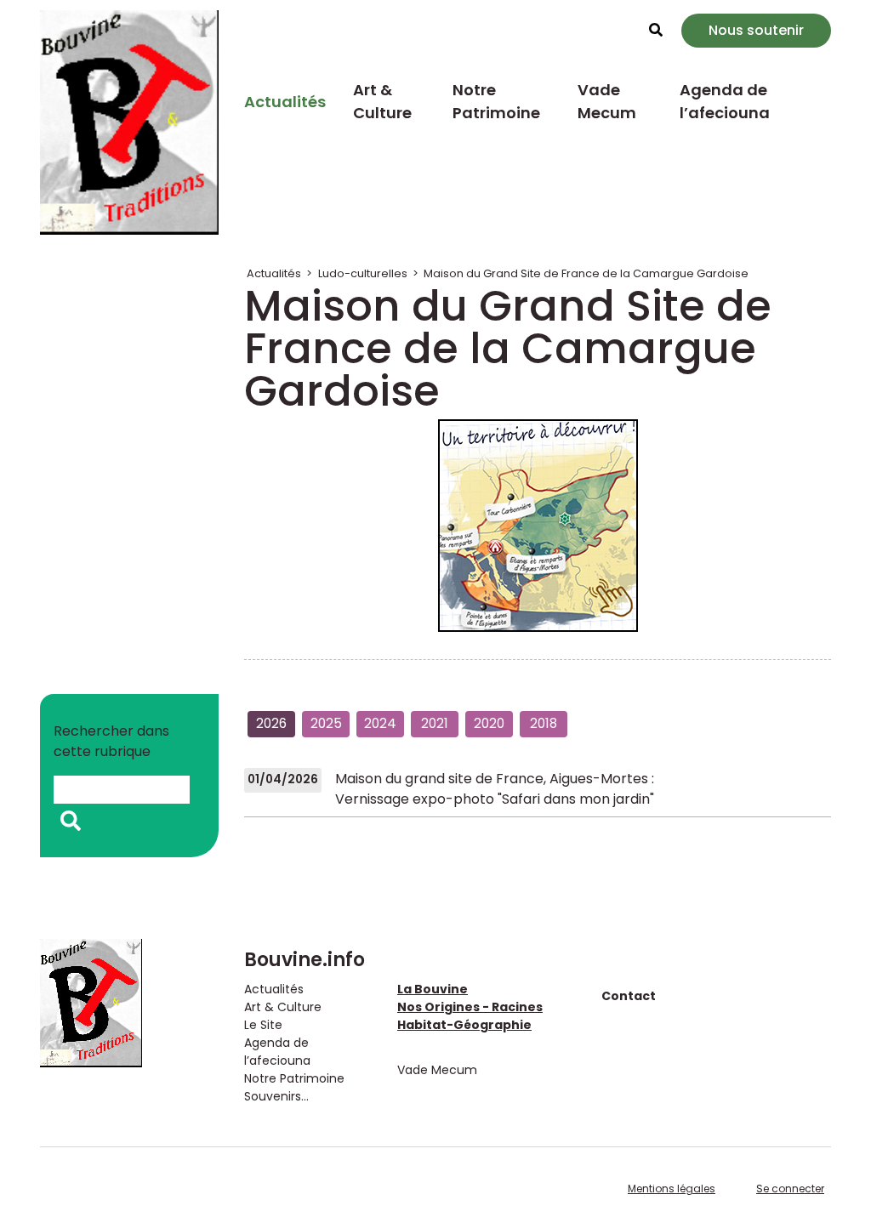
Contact (628, 995)
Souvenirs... (276, 1096)
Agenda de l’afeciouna (725, 101)
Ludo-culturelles (362, 273)
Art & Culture (382, 101)
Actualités (285, 101)
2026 (271, 723)
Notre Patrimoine (496, 101)
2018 (543, 723)
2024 (380, 723)
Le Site (263, 1024)
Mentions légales (671, 1188)
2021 (434, 723)
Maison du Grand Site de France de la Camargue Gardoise (586, 273)
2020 (489, 723)
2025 (326, 723)
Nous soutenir (756, 30)
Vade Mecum (607, 101)
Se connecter (790, 1188)
